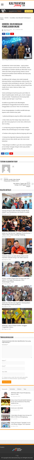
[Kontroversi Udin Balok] (5, 410)
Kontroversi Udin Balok (17, 408)
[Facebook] (16, 456)
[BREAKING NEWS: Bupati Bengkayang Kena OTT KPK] (5, 395)
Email (4, 366)
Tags (25, 389)
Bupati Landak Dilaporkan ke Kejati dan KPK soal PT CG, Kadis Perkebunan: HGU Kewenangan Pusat (15, 280)
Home (1, 18)
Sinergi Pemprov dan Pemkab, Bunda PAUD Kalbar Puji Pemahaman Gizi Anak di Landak (15, 211)
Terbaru (19, 389)
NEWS (8, 30)
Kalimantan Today (8, 29)
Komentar (5, 344)
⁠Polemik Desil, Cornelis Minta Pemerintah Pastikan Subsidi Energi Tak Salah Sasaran (15, 256)
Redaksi (2, 447)
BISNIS (7, 18)
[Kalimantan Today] (17, 4)
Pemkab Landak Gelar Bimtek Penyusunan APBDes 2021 (12, 180)
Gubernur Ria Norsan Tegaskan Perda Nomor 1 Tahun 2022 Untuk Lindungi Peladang (17, 234)
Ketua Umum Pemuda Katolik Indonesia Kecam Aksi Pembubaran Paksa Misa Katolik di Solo (21, 401)
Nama (4, 360)
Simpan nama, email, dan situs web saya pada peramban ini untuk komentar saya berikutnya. (15, 378)
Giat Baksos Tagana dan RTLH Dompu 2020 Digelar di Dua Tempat (21, 184)
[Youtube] (17, 456)
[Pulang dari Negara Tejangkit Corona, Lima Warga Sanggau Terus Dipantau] (5, 425)
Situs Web (4, 371)
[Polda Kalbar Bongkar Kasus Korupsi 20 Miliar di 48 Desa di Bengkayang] (5, 418)
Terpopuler (5, 389)
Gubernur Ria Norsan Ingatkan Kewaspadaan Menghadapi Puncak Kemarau (16, 303)
